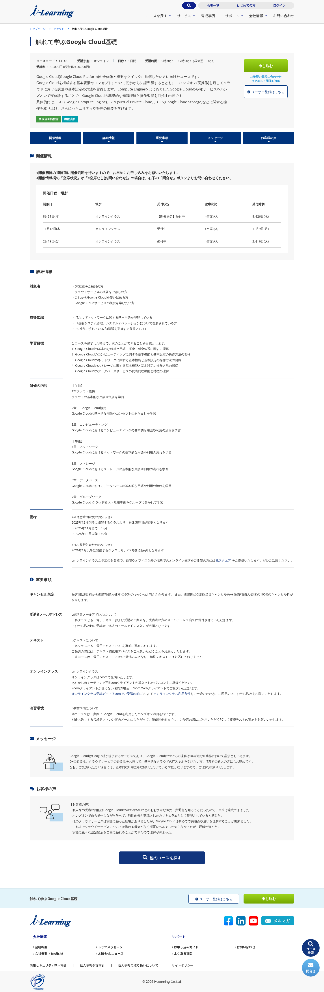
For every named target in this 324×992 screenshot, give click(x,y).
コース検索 (310, 951)
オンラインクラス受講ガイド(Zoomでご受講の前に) (107, 693)
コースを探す (156, 15)
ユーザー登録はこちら (268, 92)
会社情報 (256, 15)
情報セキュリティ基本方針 (48, 965)
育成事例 (208, 15)
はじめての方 (246, 5)
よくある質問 (183, 953)
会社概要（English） (50, 953)
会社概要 (41, 947)
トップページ (38, 28)
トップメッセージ (110, 947)
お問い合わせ (283, 15)
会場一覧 (213, 5)
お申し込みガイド (186, 947)
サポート (232, 15)
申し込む (266, 65)
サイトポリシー (182, 965)
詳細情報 (108, 138)
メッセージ (215, 138)
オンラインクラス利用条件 (171, 693)
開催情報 (55, 138)
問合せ (310, 971)
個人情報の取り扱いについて (138, 965)
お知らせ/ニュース (110, 953)
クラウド (59, 28)
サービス (184, 15)
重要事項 (162, 138)
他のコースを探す (165, 857)
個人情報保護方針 (92, 965)
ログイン (279, 5)
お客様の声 (268, 138)
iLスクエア (223, 560)
